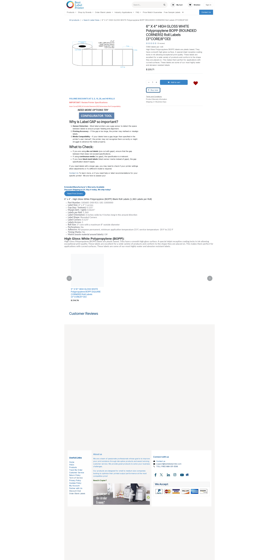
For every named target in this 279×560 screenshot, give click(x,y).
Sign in (208, 5)
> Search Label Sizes (90, 20)
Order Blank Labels (77, 493)
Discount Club (75, 491)
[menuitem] (71, 12)
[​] (187, 475)
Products (73, 467)
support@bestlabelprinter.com (168, 464)
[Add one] (157, 82)
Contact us (160, 461)
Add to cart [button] (175, 82)
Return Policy (74, 475)
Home (71, 462)
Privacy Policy (75, 480)
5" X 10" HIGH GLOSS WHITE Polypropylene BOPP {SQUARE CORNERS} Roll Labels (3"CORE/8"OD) (86, 293)
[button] (196, 83)
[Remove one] (148, 82)
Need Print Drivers (75, 193)
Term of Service (76, 478)
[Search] (164, 5)
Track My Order (76, 470)
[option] (139, 278)
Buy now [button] (154, 90)
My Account (74, 486)
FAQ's (71, 465)
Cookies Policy (75, 483)
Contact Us (73, 173)
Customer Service (76, 472)
